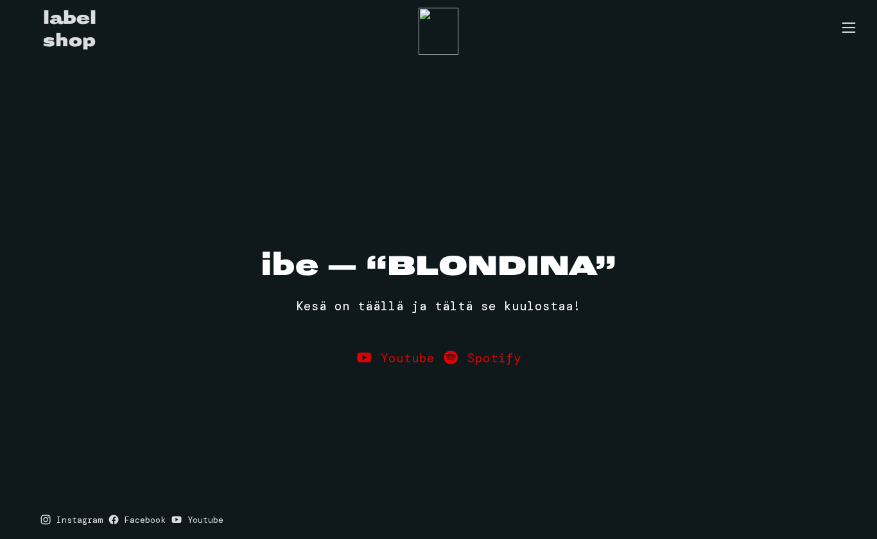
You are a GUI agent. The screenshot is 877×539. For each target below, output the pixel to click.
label (69, 18)
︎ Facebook (137, 520)
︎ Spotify (481, 358)
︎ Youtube (395, 358)
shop (69, 40)
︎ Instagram (71, 520)
